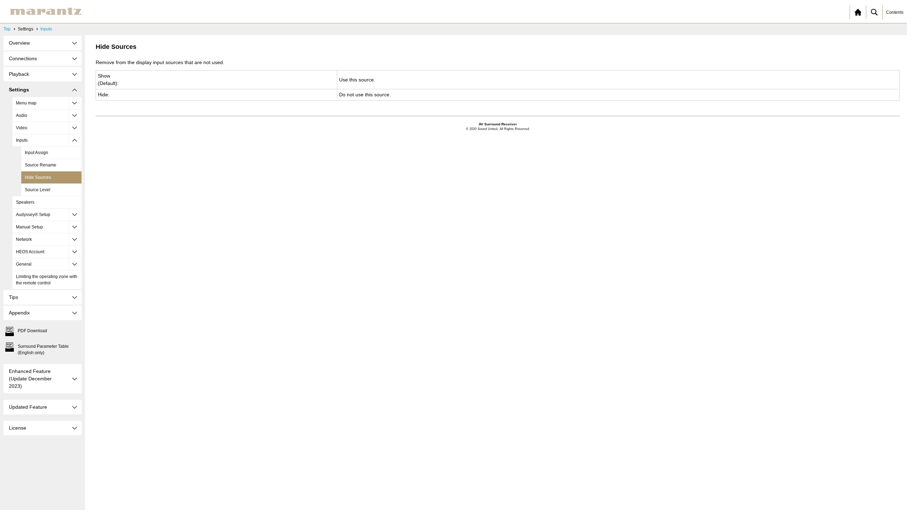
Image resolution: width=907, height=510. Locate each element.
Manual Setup (29, 227)
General (24, 264)
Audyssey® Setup (33, 214)
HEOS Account (30, 251)
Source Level (37, 189)
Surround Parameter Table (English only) (43, 349)
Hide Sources (38, 177)
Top (7, 29)
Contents (894, 12)
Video (21, 127)
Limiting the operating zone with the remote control (46, 279)
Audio (21, 115)
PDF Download (32, 330)
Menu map (26, 103)
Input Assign (36, 152)
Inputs (46, 29)
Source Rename (40, 165)
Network (24, 239)
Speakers (25, 202)
